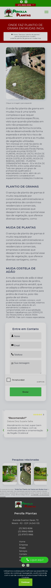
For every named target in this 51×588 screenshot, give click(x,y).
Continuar (25, 582)
